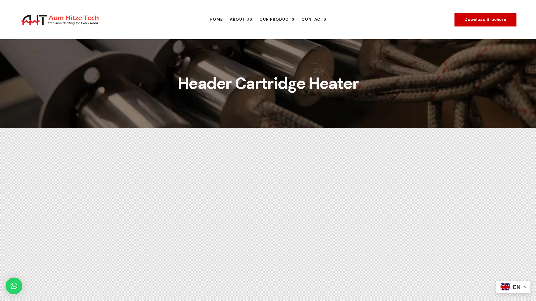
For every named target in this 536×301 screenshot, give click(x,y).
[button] (14, 286)
